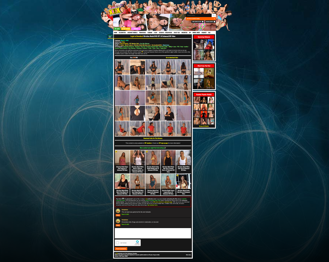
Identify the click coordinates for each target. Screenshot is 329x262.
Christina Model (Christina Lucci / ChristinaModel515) (148, 45)
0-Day (155, 33)
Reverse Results (209, 21)
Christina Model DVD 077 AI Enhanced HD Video (159, 36)
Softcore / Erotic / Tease (149, 48)
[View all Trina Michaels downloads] (197, 121)
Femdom (150, 33)
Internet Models (132, 33)
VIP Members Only (134, 43)
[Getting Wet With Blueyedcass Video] (209, 73)
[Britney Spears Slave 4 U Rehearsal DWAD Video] (209, 84)
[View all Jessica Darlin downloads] (204, 107)
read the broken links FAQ (152, 200)
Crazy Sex (177, 33)
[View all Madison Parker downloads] (204, 121)
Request (204, 33)
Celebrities (122, 33)
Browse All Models (204, 126)
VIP (190, 33)
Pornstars (142, 33)
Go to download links (172, 57)
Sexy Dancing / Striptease (135, 48)
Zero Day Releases (144, 43)
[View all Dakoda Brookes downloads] (197, 100)
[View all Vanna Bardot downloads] (211, 100)
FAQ (209, 33)
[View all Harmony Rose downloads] (197, 107)
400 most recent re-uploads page (162, 202)
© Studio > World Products (126, 45)
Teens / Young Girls (161, 48)
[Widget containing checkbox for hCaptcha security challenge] (128, 243)
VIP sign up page (163, 143)
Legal (123, 256)
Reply (118, 215)
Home (115, 33)
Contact (116, 256)
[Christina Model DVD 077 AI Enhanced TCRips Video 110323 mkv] (122, 67)
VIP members (148, 143)
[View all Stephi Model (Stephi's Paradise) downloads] (211, 121)
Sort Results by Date (197, 21)
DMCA (126, 256)
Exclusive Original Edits (152, 46)
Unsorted (184, 33)
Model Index (196, 33)
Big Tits (143, 46)
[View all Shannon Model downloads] (197, 114)
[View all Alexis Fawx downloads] (211, 114)
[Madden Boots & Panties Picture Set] (199, 84)
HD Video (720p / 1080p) (165, 46)
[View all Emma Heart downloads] (211, 107)
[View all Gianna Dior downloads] (204, 100)
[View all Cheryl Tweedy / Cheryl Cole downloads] (204, 114)
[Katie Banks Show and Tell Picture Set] (199, 73)
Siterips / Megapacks (165, 33)
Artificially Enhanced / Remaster (131, 46)
